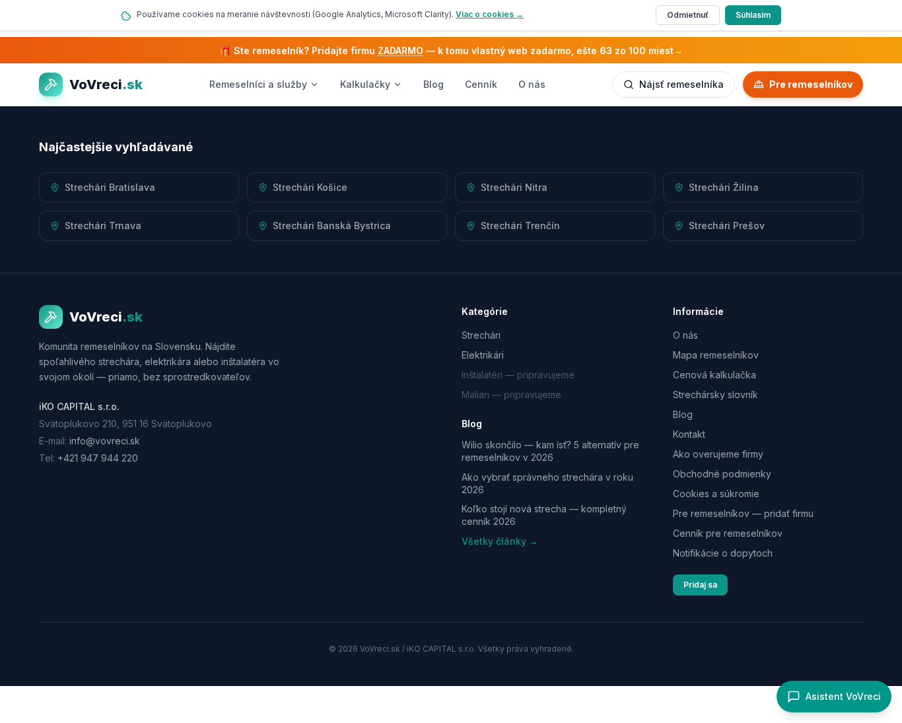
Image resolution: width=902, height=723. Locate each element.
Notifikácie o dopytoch (723, 553)
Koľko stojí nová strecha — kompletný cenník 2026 (544, 515)
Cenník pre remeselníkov (727, 533)
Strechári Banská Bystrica (332, 225)
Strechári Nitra (514, 187)
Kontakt (689, 434)
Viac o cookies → (490, 14)
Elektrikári (483, 355)
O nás (531, 84)
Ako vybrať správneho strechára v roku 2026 (547, 483)
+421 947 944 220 (97, 458)
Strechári (481, 335)
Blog (433, 84)
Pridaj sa (700, 585)
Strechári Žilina (724, 187)
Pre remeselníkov (810, 84)
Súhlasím (753, 15)
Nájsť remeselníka (681, 84)
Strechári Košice (310, 187)
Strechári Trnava (103, 225)
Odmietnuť (688, 15)
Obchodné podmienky (722, 473)
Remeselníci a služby (258, 84)
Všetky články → (500, 541)
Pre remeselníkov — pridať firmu (743, 513)
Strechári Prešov (727, 225)
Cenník (481, 84)
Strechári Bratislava (110, 187)
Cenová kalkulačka (714, 374)
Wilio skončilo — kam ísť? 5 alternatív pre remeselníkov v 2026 (550, 451)
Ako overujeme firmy (718, 454)
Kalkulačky (365, 84)
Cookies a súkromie (716, 493)
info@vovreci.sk (104, 440)
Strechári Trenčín (520, 225)
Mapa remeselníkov (716, 355)
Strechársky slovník (715, 394)
